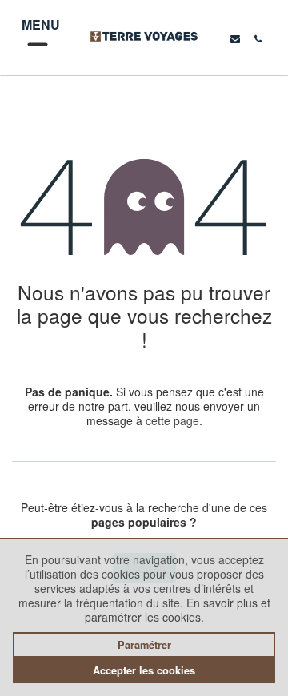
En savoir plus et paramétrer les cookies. (177, 610)
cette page (172, 420)
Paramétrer (144, 645)
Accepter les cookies (144, 670)
